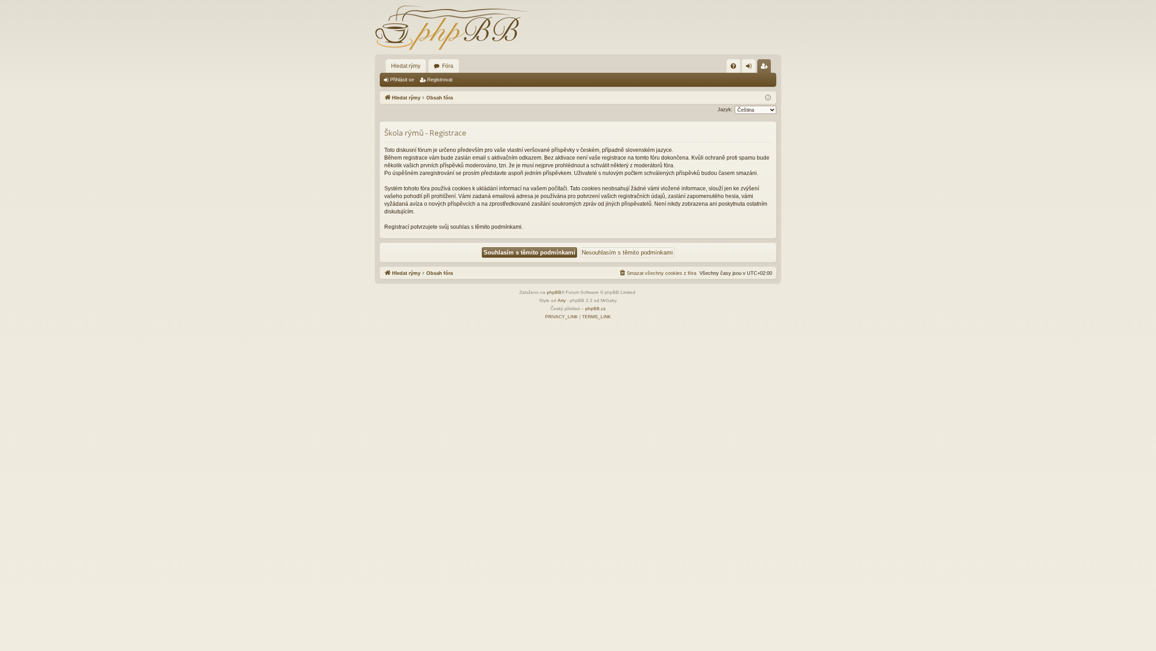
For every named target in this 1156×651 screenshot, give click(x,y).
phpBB (554, 292)
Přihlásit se (402, 79)
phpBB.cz (595, 308)
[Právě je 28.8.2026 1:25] (768, 98)
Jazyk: (725, 109)
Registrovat (439, 79)
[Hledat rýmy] (451, 27)
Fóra (447, 66)
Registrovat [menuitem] (766, 68)
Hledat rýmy (405, 66)
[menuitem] (733, 66)
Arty (562, 300)
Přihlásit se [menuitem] (750, 68)
